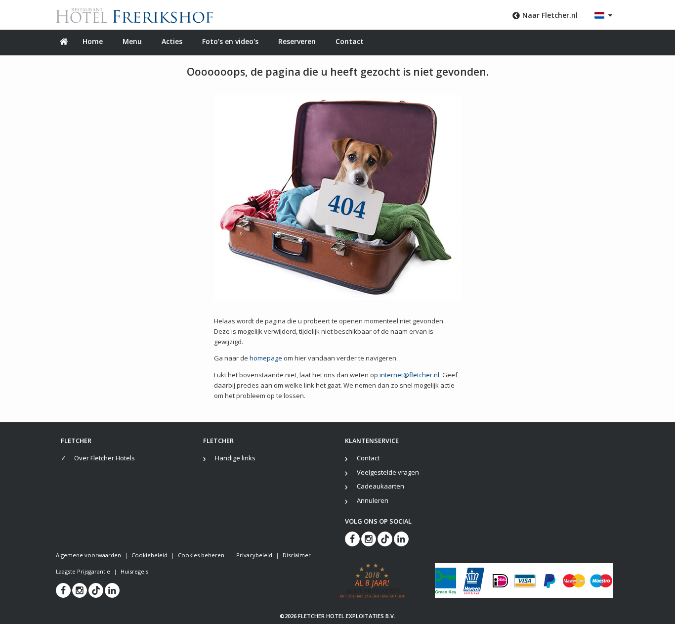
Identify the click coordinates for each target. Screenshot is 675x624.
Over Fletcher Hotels (104, 457)
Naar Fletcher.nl (550, 15)
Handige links (235, 457)
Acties (172, 41)
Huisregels (134, 571)
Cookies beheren (202, 555)
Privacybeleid (254, 555)
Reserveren (297, 41)
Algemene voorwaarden (88, 555)
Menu (132, 41)
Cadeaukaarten (380, 486)
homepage (266, 358)
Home (93, 41)
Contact (350, 41)
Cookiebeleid (149, 555)
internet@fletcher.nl (409, 374)
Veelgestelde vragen (388, 472)
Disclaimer (297, 555)
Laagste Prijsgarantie (83, 571)
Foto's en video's (230, 41)
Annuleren (372, 500)
